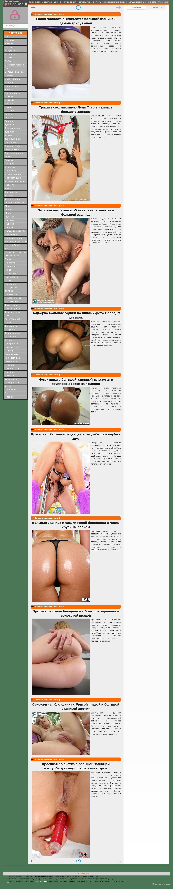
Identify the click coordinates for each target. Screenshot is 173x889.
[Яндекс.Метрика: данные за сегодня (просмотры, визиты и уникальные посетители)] (161, 884)
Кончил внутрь (13, 174)
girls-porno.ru (41, 881)
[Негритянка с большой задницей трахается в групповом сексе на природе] (61, 406)
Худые (8, 386)
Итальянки (10, 167)
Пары (8, 259)
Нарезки (9, 224)
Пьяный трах (11, 294)
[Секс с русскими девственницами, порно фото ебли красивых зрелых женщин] (15, 5)
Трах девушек (12, 358)
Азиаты (9, 44)
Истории (9, 164)
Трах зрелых (11, 362)
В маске (9, 90)
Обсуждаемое (156, 7)
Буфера (9, 83)
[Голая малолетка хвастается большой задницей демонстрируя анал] (61, 62)
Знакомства (11, 160)
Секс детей (11, 305)
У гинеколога (12, 369)
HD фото (9, 40)
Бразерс (9, 75)
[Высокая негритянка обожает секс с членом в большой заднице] (61, 261)
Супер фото (11, 344)
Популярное (136, 7)
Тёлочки (9, 365)
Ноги (7, 249)
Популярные (11, 277)
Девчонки (10, 132)
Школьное (10, 390)
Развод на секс (13, 298)
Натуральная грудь (15, 231)
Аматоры (10, 47)
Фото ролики (12, 383)
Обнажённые (12, 256)
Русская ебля (12, 302)
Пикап (8, 270)
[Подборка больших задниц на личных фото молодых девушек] (61, 345)
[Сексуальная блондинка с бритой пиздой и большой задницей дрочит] (61, 733)
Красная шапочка (14, 181)
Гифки (8, 114)
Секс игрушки (12, 309)
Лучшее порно (12, 199)
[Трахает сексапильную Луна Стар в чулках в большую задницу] (61, 158)
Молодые (10, 213)
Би (6, 68)
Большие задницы (14, 72)
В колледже (11, 86)
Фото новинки (12, 379)
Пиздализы (11, 266)
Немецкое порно (13, 238)
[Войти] (15, 15)
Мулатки (9, 217)
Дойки (8, 135)
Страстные (10, 337)
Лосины (9, 196)
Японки (9, 397)
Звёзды (9, 157)
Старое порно (12, 333)
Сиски (8, 323)
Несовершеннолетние (16, 242)
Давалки (9, 125)
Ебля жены (11, 143)
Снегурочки (11, 326)
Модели (9, 210)
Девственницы (12, 128)
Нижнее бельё (12, 245)
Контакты (84, 873)
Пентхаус (10, 263)
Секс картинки (13, 312)
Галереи (9, 111)
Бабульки (10, 61)
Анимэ (8, 58)
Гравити (9, 121)
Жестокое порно (14, 153)
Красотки (10, 185)
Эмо (7, 393)
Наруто (9, 227)
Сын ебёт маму (13, 347)
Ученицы (9, 372)
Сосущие (10, 330)
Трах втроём (11, 354)
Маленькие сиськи (14, 203)
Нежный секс (12, 235)
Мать (7, 206)
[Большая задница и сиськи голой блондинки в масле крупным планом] (61, 566)
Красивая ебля (13, 178)
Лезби (8, 189)
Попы (8, 281)
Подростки (11, 274)
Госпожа (9, 118)
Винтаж (9, 104)
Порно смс (10, 284)
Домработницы (13, 139)
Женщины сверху (14, 150)
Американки (11, 51)
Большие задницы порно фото (49, 14)
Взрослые (10, 100)
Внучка (9, 107)
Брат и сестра (12, 79)
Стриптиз (10, 340)
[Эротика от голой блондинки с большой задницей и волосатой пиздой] (61, 657)
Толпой (9, 351)
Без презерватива (14, 65)
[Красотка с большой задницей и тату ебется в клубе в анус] (61, 478)
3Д (6, 37)
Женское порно (13, 146)
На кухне (9, 220)
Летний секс (11, 192)
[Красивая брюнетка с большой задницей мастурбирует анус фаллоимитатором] (61, 814)
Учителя (9, 376)
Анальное (10, 54)
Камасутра (10, 171)
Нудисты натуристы (15, 252)
